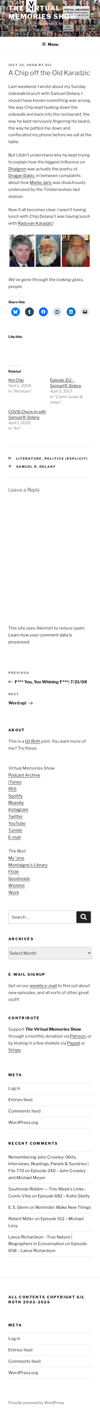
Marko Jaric (41, 182)
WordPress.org (23, 1122)
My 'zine (16, 858)
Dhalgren (17, 168)
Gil (48, 65)
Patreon (78, 1036)
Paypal (73, 1043)
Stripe (14, 1050)
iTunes (15, 782)
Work (13, 892)
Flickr (13, 871)
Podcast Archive (24, 775)
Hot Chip (16, 380)
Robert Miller (21, 1218)
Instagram (18, 809)
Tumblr (15, 830)
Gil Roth (32, 741)
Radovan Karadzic (35, 223)
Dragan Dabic (21, 175)
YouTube (17, 823)
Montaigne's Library (28, 865)
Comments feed (24, 1111)
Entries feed (20, 1099)
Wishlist (16, 885)
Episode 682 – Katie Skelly (64, 1196)
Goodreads (19, 878)
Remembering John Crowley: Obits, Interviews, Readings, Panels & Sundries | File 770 (48, 1164)
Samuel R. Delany (36, 467)
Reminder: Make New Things (63, 1207)
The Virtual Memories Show (43, 12)
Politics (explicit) (66, 459)
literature (29, 459)
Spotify (15, 795)
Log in (14, 1088)
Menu (53, 44)
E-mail (14, 837)
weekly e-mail (43, 985)
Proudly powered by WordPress (36, 1402)
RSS (12, 789)
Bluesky (16, 802)
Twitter (15, 816)
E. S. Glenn (18, 1207)
